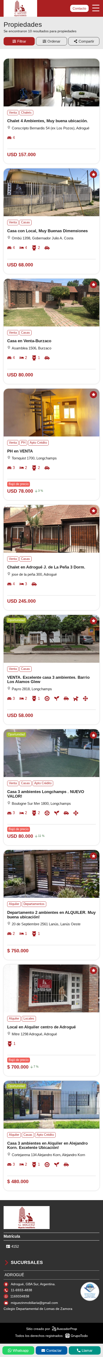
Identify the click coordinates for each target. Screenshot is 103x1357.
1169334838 (19, 1296)
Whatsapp (21, 1350)
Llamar (87, 1350)
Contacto (79, 8)
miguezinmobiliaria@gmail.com (34, 1303)
